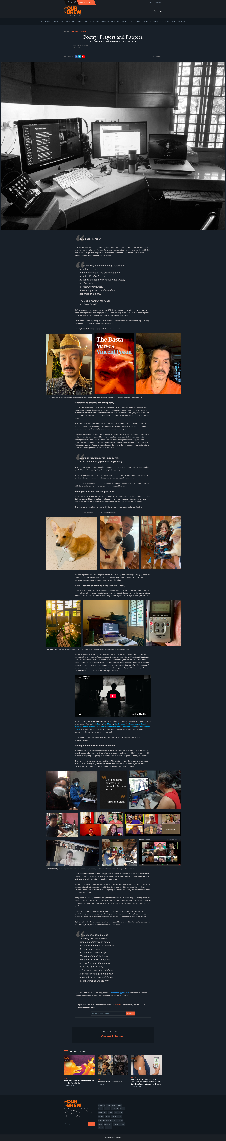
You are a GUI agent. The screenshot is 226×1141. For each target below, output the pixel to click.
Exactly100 (114, 1109)
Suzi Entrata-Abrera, (128, 726)
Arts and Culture (116, 1116)
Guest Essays (65, 21)
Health (131, 21)
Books (174, 21)
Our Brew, (118, 1005)
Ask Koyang (107, 1124)
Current (56, 21)
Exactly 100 (105, 21)
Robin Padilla (97, 724)
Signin (151, 2)
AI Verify (145, 21)
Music (113, 21)
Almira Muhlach (89, 726)
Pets (161, 21)
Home (41, 21)
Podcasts (181, 21)
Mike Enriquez (119, 724)
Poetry (138, 21)
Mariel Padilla (108, 724)
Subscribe (158, 2)
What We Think (76, 21)
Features (96, 21)
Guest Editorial (118, 1120)
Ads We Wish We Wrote (105, 1120)
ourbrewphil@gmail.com (120, 993)
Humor (167, 21)
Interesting (154, 21)
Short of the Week (119, 1124)
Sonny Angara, (134, 724)
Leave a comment (79, 49)
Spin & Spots (87, 21)
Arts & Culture (122, 21)
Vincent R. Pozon (84, 45)
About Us (48, 21)
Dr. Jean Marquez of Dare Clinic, (108, 726)
